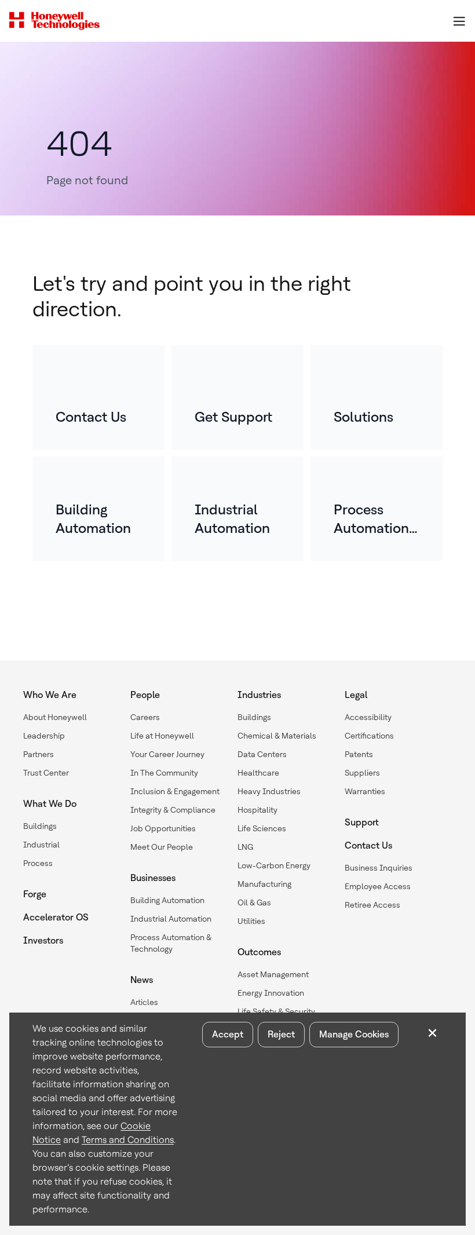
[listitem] (98, 397)
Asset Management (273, 974)
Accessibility (368, 717)
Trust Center (46, 772)
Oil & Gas (254, 902)
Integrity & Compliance (172, 809)
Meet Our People (161, 847)
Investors (43, 940)
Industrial (41, 844)
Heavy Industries (269, 791)
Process (38, 863)
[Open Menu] (459, 21)
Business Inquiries (378, 867)
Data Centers (262, 754)
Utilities (251, 921)
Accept (227, 1034)
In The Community (164, 772)
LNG (245, 847)
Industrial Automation (170, 918)
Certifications (369, 735)
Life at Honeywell (162, 735)
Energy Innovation (270, 992)
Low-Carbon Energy (273, 865)
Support (362, 822)
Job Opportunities (163, 828)
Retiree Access (372, 904)
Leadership (44, 735)
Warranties (365, 791)
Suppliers (362, 772)
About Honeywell (55, 717)
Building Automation (167, 900)
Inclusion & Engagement (175, 791)
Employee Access (378, 886)
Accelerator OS (56, 917)
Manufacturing (264, 884)
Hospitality (257, 809)
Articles (144, 1002)
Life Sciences (261, 828)
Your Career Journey (167, 754)
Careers (145, 717)
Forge (34, 894)
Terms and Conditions (128, 1139)
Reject (281, 1034)
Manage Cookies (354, 1034)
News (141, 979)
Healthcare (258, 772)
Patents (359, 754)
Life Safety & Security (276, 1011)
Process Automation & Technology (170, 943)
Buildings (40, 826)
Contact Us (368, 845)
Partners (38, 754)
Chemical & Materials (276, 735)
